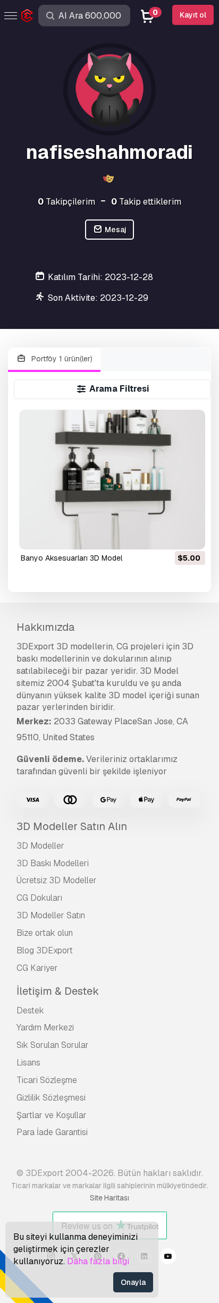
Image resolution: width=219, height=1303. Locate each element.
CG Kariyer (37, 968)
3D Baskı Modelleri (52, 863)
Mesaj (115, 229)
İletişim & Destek (57, 991)
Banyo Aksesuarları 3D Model (71, 558)
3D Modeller (40, 845)
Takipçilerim (66, 201)
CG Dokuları (39, 897)
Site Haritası (109, 1198)
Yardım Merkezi (45, 1027)
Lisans (28, 1062)
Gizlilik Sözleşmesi (51, 1097)
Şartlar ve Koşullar (51, 1115)
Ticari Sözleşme (46, 1080)
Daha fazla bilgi (98, 1261)
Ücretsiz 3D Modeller (56, 880)
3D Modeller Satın (50, 915)
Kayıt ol (193, 15)
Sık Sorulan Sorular (52, 1045)
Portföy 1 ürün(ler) (60, 358)
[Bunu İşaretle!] (189, 535)
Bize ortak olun (44, 932)
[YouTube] (168, 1257)
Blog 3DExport (44, 950)
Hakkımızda (45, 627)
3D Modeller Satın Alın (71, 826)
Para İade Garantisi (52, 1132)
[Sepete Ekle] (168, 535)
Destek (30, 1010)
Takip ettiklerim (146, 201)
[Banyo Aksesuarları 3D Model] (112, 479)
